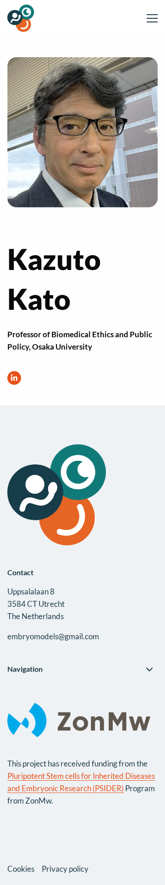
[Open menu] (148, 18)
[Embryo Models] (41, 18)
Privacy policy (65, 869)
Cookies (20, 869)
